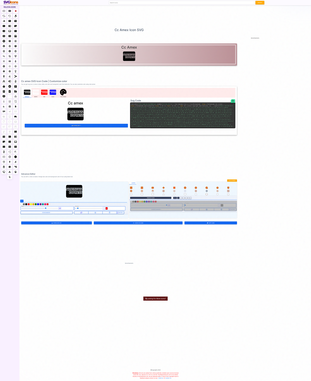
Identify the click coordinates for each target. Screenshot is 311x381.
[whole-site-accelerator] (9, 131)
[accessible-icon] (15, 16)
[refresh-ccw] (3, 16)
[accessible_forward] (15, 162)
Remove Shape (151, 197)
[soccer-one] (3, 131)
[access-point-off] (3, 56)
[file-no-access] (9, 91)
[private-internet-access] (3, 86)
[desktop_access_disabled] (3, 172)
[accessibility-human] (9, 96)
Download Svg (57, 223)
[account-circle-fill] (3, 46)
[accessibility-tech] (9, 101)
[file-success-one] (3, 121)
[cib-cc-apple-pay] (9, 136)
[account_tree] (15, 167)
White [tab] (35, 96)
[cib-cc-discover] (3, 142)
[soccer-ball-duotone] (9, 71)
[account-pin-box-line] (3, 51)
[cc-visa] (9, 36)
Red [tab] (44, 96)
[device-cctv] (15, 56)
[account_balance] (3, 167)
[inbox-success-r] (15, 121)
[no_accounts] (15, 172)
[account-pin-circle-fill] (9, 51)
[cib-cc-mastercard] (15, 142)
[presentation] (63, 93)
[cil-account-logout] (9, 152)
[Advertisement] (156, 16)
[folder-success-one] (9, 121)
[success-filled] (15, 157)
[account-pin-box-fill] (15, 46)
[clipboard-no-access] (3, 91)
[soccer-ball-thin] (9, 66)
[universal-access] (3, 41)
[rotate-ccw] (9, 16)
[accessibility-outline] (15, 71)
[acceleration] (9, 111)
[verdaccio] (9, 86)
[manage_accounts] (9, 172)
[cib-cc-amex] (3, 136)
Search (260, 2)
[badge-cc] (3, 11)
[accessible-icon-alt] (9, 76)
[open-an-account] (15, 126)
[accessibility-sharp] (3, 76)
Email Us (161, 378)
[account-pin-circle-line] (15, 51)
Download (76, 125)
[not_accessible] (9, 177)
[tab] (132, 183)
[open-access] (15, 81)
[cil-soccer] (9, 157)
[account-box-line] (15, 41)
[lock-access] (3, 61)
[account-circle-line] (9, 46)
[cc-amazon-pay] (9, 21)
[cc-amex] (15, 21)
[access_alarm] (3, 162)
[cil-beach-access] (15, 152)
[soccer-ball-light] (15, 66)
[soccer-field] (9, 61)
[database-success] (3, 116)
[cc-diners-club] (9, 26)
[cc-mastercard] (9, 31)
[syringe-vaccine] (3, 106)
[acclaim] (3, 81)
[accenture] (15, 76)
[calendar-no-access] (15, 86)
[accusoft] (3, 21)
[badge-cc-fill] (9, 11)
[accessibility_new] (9, 162)
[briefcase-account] (15, 96)
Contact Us (168, 378)
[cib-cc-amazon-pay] (15, 131)
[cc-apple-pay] (3, 26)
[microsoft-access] (9, 81)
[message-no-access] (3, 96)
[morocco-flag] (15, 11)
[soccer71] (3, 111)
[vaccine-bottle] (15, 61)
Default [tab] (27, 96)
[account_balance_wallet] (9, 167)
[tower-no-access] (15, 101)
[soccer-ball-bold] (3, 66)
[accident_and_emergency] (9, 106)
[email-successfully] (15, 116)
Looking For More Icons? (156, 299)
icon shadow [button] (46, 212)
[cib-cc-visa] (15, 147)
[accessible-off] (9, 56)
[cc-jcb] (3, 31)
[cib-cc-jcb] (9, 142)
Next (190, 197)
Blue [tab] (53, 96)
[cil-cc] (3, 157)
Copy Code (211, 223)
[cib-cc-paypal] (3, 147)
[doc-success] (9, 116)
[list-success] (3, 126)
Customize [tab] (63, 96)
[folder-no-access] (15, 91)
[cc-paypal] (15, 31)
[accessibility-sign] (3, 101)
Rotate (120, 212)
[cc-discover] (15, 26)
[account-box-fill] (9, 41)
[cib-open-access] (3, 152)
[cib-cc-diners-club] (15, 136)
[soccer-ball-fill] (3, 71)
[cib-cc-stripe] (9, 147)
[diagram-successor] (15, 36)
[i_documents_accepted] (15, 106)
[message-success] (9, 126)
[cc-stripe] (3, 36)
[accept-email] (15, 111)
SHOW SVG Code (139, 223)
